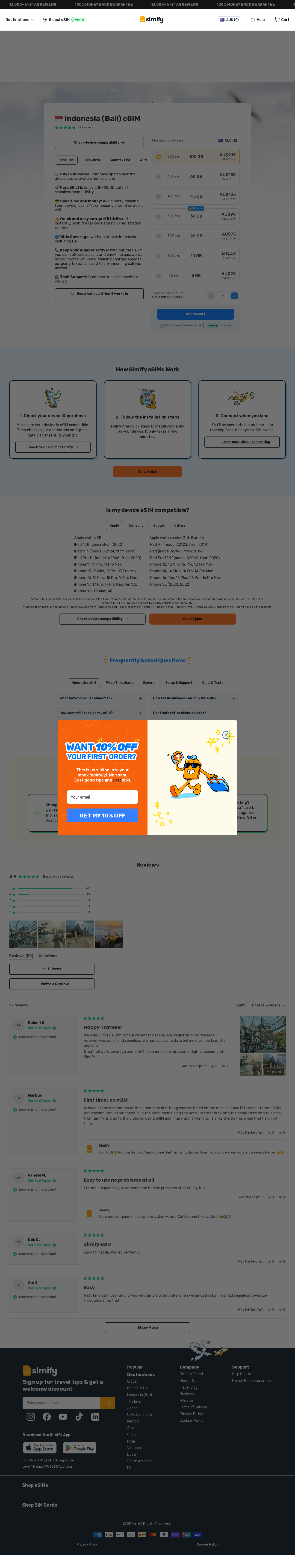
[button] (20, 20)
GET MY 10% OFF (103, 815)
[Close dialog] (226, 735)
